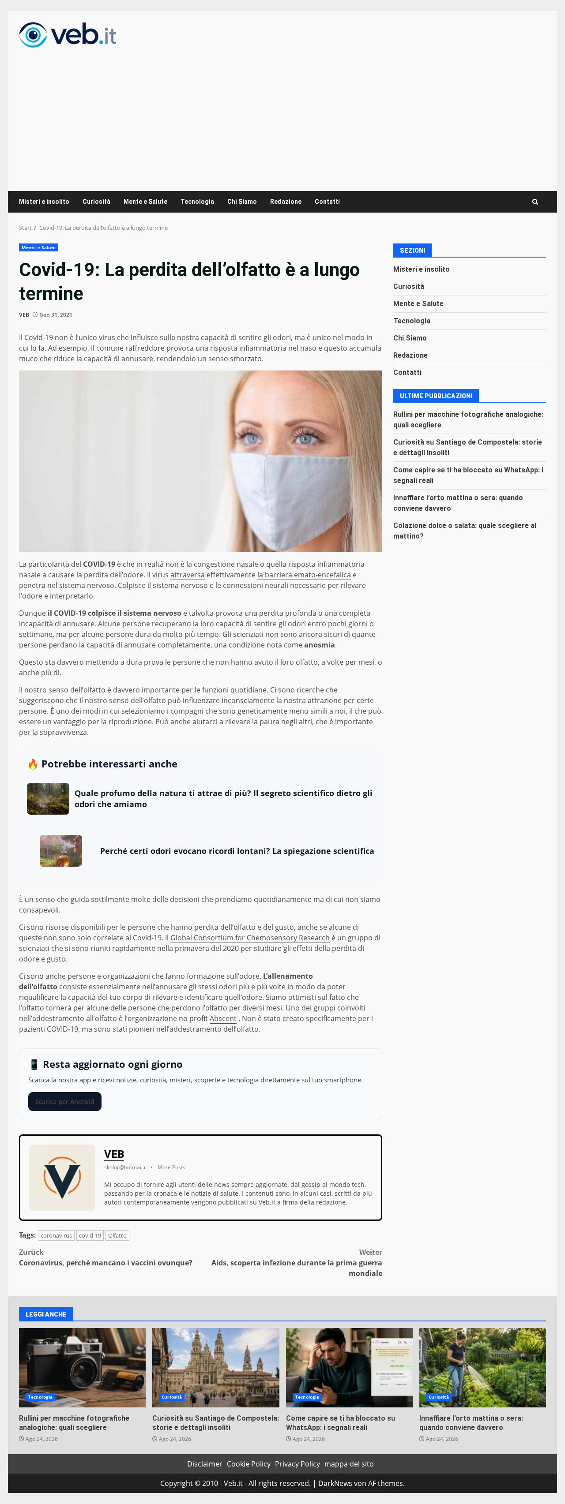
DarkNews (335, 1483)
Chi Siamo (242, 201)
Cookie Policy (249, 1464)
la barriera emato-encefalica (304, 575)
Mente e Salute (145, 201)
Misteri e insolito (44, 201)
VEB (24, 314)
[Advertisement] (282, 114)
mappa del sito (349, 1464)
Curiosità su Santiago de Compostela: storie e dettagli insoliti (215, 1367)
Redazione (285, 201)
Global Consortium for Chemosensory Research (250, 938)
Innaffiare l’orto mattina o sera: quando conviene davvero (482, 1367)
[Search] (535, 201)
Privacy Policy (297, 1464)
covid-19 (90, 1235)
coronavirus (56, 1235)
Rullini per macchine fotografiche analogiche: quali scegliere (82, 1367)
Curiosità (96, 201)
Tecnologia (197, 201)
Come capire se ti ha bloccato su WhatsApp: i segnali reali (349, 1367)
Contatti (327, 201)
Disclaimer (204, 1464)
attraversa (187, 575)
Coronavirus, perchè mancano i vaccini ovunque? (105, 1257)
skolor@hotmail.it (125, 1167)
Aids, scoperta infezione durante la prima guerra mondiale (296, 1262)
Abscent (223, 1018)
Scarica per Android (64, 1101)
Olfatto (117, 1235)
